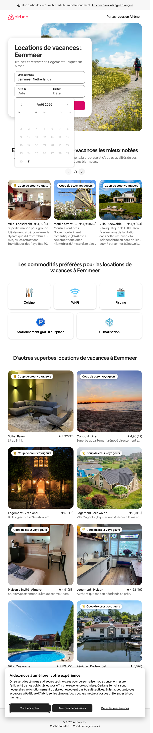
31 (28, 161)
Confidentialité (59, 726)
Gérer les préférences (115, 708)
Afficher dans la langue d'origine (112, 5)
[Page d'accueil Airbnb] (18, 16)
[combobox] (50, 79)
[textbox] (32, 93)
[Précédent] (68, 171)
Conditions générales (86, 726)
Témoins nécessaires (72, 708)
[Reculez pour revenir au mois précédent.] (21, 104)
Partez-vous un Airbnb (123, 17)
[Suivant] (81, 171)
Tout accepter (29, 708)
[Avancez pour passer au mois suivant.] (67, 104)
